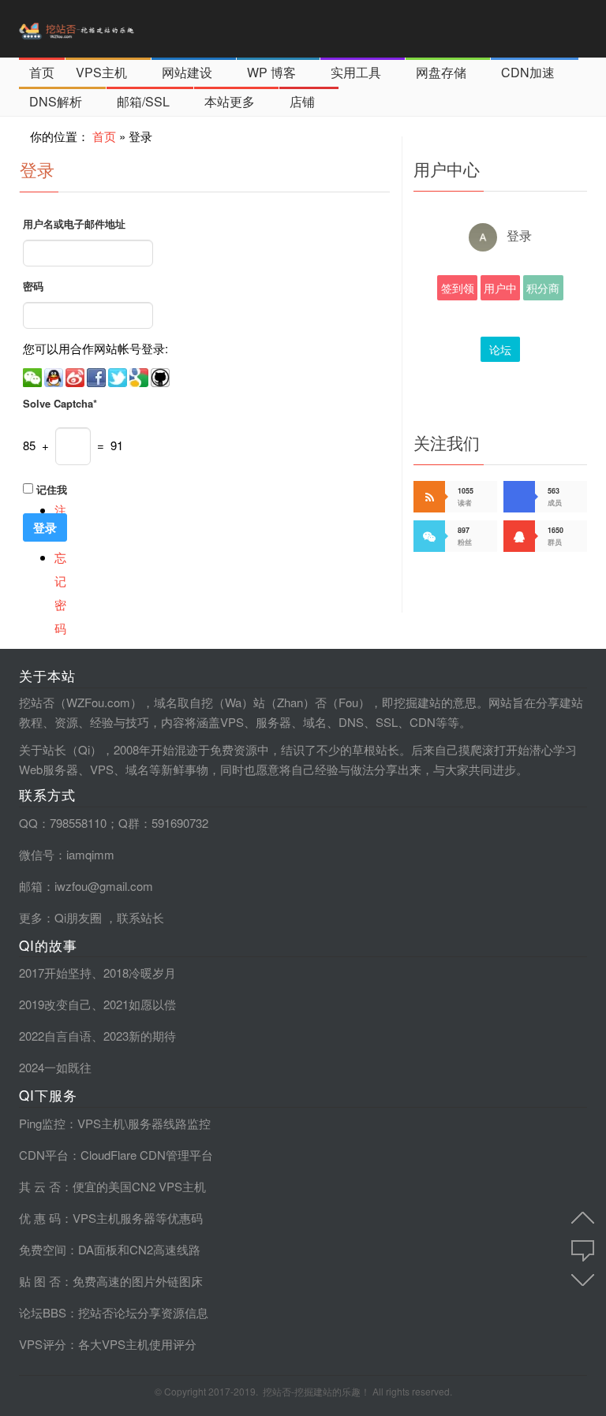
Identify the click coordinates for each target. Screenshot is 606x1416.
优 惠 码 (40, 1217)
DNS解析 (55, 101)
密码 (33, 285)
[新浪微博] (76, 375)
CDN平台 (44, 1154)
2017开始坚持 (55, 972)
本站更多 (229, 101)
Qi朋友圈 (78, 917)
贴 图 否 (40, 1281)
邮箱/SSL (143, 101)
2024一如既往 (55, 1067)
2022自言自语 (55, 1035)
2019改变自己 (55, 1004)
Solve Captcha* (60, 403)
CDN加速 (528, 72)
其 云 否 (40, 1186)
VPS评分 (42, 1344)
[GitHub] (161, 375)
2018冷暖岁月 (139, 972)
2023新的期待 (139, 1035)
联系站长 (140, 917)
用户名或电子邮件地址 (74, 223)
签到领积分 (457, 290)
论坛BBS (500, 351)
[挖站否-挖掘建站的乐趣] (109, 29)
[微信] (33, 375)
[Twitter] (118, 375)
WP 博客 (271, 72)
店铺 (302, 101)
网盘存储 (441, 72)
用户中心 (500, 290)
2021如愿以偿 (139, 1004)
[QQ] (54, 375)
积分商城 (542, 290)
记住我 (51, 489)
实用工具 (356, 72)
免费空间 (42, 1249)
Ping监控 (42, 1123)
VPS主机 (101, 72)
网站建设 (187, 72)
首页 (41, 72)
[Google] (140, 375)
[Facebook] (97, 375)
